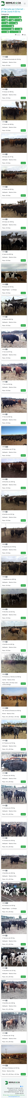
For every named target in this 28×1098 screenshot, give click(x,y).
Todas (4, 17)
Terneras (5, 31)
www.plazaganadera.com (14, 1096)
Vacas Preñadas (15, 31)
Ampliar (23, 65)
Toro (11, 20)
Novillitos (18, 20)
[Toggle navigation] (25, 3)
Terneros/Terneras (7, 29)
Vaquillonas (13, 23)
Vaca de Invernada (14, 17)
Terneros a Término (7, 26)
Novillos (4, 23)
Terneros (18, 29)
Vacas (4, 20)
